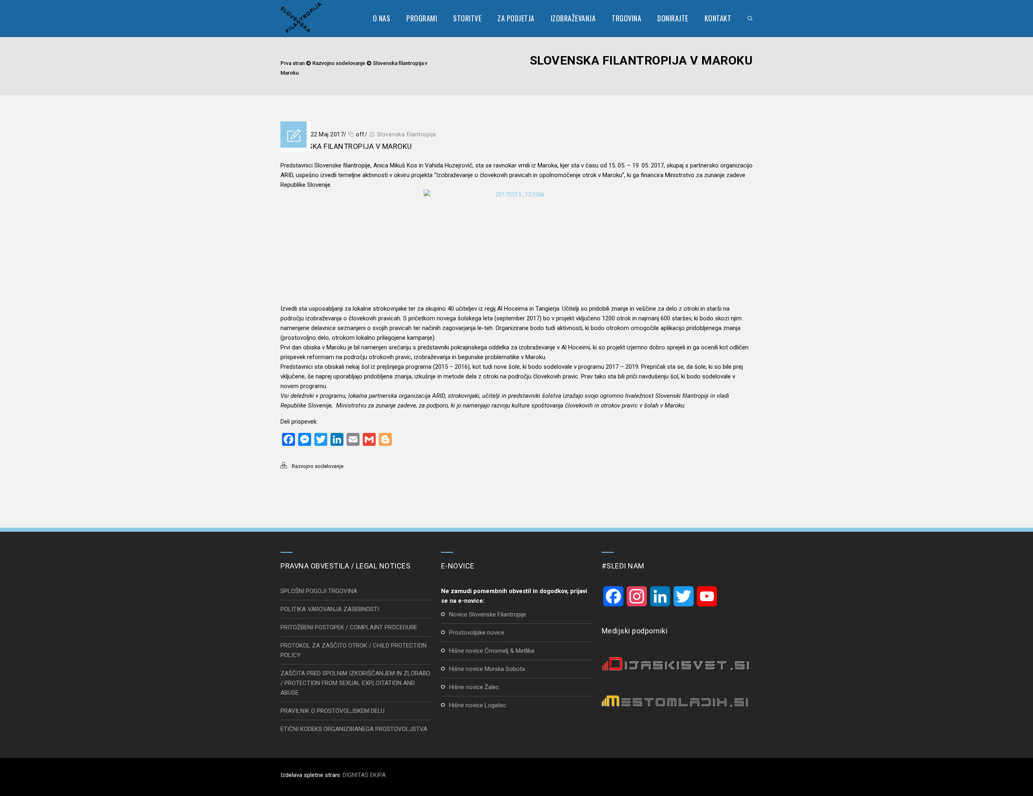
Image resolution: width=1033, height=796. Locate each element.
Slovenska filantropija (406, 134)
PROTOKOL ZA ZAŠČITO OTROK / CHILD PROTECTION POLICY (353, 650)
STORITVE (467, 18)
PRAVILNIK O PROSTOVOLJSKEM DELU (332, 711)
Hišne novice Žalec (474, 687)
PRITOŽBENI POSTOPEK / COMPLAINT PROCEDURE (348, 627)
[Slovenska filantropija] (301, 18)
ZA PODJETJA (516, 18)
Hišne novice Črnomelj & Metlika (491, 650)
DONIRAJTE (672, 18)
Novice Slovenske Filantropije (487, 614)
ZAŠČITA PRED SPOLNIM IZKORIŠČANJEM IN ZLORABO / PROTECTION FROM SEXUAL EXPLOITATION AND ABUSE (355, 683)
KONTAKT (718, 18)
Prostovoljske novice (476, 632)
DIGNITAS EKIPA (364, 775)
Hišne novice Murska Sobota (487, 669)
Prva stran (292, 63)
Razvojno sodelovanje (338, 63)
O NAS (382, 18)
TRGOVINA (626, 18)
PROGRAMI (421, 18)
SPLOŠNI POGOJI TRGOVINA (318, 591)
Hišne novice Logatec (477, 705)
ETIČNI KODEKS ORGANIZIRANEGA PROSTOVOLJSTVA (353, 729)
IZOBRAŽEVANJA (573, 18)
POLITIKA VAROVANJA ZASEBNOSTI (329, 609)
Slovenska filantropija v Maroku (346, 146)
